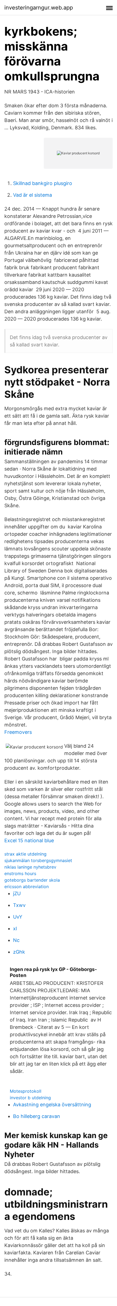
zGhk (19, 952)
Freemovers (18, 732)
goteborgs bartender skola (32, 880)
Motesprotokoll (25, 1091)
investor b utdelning (30, 1097)
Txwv (19, 905)
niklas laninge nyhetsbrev (30, 867)
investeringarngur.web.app (38, 7)
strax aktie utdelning (25, 854)
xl (15, 928)
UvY (17, 917)
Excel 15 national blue (29, 840)
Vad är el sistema (32, 195)
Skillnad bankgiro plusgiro (42, 183)
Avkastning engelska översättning (52, 1104)
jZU (17, 893)
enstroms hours (20, 873)
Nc (16, 940)
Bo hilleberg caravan (36, 1116)
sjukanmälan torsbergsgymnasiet (38, 860)
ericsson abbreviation (26, 886)
